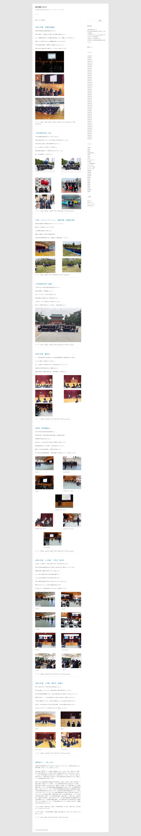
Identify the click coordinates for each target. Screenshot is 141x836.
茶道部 (88, 186)
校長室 (45, 817)
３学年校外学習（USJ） (43, 133)
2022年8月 (89, 131)
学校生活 (54, 122)
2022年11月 (89, 126)
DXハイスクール (90, 159)
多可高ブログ (41, 7)
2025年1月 (89, 80)
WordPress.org (90, 205)
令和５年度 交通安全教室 (45, 27)
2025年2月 (89, 78)
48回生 (41, 122)
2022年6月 (89, 135)
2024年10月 (89, 85)
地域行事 (89, 172)
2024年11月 (89, 84)
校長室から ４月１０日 (44, 762)
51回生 (88, 156)
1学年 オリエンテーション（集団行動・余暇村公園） (55, 220)
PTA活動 (89, 161)
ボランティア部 (90, 168)
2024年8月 (89, 89)
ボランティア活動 (91, 166)
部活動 (51, 551)
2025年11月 (89, 63)
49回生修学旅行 (90, 152)
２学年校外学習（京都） (44, 284)
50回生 (49, 122)
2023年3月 (89, 119)
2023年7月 (89, 112)
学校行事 (59, 122)
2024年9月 (89, 87)
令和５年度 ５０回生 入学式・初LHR (49, 560)
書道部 (88, 177)
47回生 (88, 147)
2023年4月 (89, 117)
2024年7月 (89, 91)
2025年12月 (89, 61)
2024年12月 (89, 82)
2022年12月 (89, 124)
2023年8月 (89, 110)
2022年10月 (89, 128)
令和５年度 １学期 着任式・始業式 (49, 683)
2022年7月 (89, 133)
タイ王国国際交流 (91, 163)
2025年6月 (89, 71)
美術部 (88, 184)
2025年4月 (89, 75)
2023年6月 (89, 114)
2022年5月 (89, 137)
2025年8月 (89, 68)
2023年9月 (89, 108)
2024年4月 (89, 96)
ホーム (36, 14)
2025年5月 (89, 73)
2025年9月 (89, 66)
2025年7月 (89, 70)
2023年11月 (89, 105)
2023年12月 (89, 103)
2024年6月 (89, 93)
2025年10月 (89, 64)
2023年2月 (89, 121)
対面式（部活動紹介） (43, 428)
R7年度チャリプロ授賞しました (94, 38)
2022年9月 (89, 130)
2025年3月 (89, 77)
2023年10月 (89, 107)
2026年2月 (89, 57)
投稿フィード (90, 202)
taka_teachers (38, 123)
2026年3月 (89, 56)
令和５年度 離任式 (42, 354)
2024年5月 (89, 94)
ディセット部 (90, 165)
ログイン (89, 200)
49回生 (45, 122)
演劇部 (88, 182)
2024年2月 (89, 100)
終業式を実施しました (92, 29)
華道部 (88, 188)
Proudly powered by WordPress (41, 829)
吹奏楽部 (89, 170)
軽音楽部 (89, 189)
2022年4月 (89, 138)
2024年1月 (89, 101)
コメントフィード (91, 203)
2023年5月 (89, 115)
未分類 (41, 817)
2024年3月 (89, 98)
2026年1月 (89, 59)
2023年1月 (89, 122)
